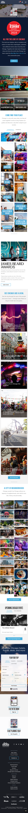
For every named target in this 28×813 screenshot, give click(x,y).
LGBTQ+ (21, 192)
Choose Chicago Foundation (14, 782)
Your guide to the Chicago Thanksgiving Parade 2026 (11, 355)
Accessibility (7, 197)
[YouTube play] (21, 744)
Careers (14, 777)
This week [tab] (9, 610)
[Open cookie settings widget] (25, 810)
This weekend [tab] (17, 610)
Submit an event (14, 788)
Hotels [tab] (7, 661)
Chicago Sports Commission (14, 771)
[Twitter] (16, 744)
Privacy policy (4, 808)
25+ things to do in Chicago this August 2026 (13, 470)
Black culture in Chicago (7, 212)
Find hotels (14, 685)
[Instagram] (19, 744)
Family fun (21, 146)
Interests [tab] (18, 129)
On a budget (21, 162)
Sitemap (25, 808)
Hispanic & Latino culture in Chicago (21, 222)
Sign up (14, 712)
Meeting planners (14, 764)
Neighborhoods (7, 227)
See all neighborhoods (14, 599)
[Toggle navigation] (25, 2)
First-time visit (14, 136)
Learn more (6, 284)
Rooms (3, 678)
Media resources (14, 779)
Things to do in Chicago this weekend (11, 384)
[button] (26, 81)
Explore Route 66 (14, 86)
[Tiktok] (23, 744)
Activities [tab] (14, 663)
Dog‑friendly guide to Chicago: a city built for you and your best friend (13, 441)
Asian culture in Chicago (20, 207)
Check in (4, 672)
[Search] (22, 2)
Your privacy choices (12, 808)
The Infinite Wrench (8, 628)
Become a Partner (14, 769)
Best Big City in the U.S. (17, 53)
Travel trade (14, 766)
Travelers (16, 678)
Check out (16, 672)
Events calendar (14, 787)
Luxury (21, 177)
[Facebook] (14, 744)
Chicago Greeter (14, 781)
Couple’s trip (7, 152)
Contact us (14, 758)
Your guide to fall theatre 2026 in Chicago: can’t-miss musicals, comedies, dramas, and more (13, 326)
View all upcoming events (14, 638)
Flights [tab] (13, 661)
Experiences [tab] (10, 129)
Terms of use (19, 808)
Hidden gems (7, 167)
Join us (14, 61)
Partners (14, 768)
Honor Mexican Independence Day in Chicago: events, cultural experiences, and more (13, 412)
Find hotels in (5, 666)
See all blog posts (14, 477)
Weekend (7, 182)
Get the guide (14, 734)
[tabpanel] (14, 182)
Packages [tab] (19, 661)
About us (14, 775)
